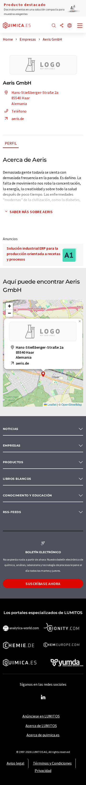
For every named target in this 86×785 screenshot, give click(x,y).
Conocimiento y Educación (27, 495)
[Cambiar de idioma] (69, 26)
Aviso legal (15, 763)
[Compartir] (61, 26)
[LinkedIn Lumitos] (43, 697)
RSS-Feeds (12, 512)
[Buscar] (53, 26)
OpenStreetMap (71, 404)
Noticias (10, 429)
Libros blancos (17, 479)
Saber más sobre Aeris (31, 211)
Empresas (12, 445)
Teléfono (19, 111)
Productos (13, 462)
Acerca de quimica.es (43, 735)
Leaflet (51, 404)
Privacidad (43, 770)
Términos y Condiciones (52, 763)
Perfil (11, 143)
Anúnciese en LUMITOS (41, 716)
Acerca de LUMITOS (41, 725)
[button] (43, 374)
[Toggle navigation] (80, 26)
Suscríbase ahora (43, 583)
